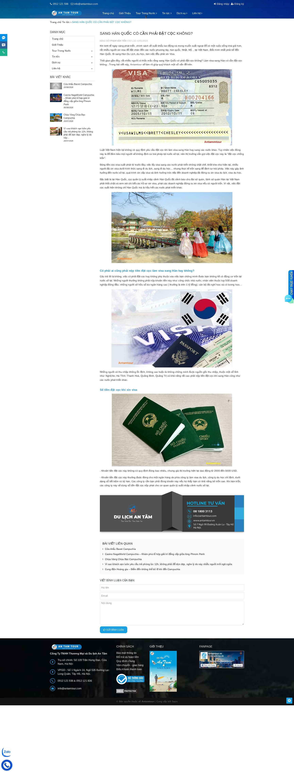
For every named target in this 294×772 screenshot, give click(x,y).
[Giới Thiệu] (172, 671)
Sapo (175, 701)
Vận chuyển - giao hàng (130, 665)
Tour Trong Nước (146, 13)
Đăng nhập (222, 3)
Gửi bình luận (115, 629)
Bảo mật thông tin (126, 652)
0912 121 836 (84, 680)
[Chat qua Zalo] (3, 37)
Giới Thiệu (125, 13)
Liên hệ (196, 13)
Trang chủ (108, 13)
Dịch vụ (181, 13)
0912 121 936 (60, 3)
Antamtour (136, 64)
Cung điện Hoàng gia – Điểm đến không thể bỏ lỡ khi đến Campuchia (142, 569)
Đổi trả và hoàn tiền (127, 656)
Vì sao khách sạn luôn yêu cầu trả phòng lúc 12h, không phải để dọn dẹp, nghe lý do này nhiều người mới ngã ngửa (168, 564)
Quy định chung (125, 661)
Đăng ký (239, 3)
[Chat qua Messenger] (3, 45)
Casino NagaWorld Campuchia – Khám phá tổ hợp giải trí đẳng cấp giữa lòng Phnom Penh (155, 554)
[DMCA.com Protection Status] (126, 690)
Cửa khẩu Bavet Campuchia (120, 549)
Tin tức (166, 13)
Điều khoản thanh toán (129, 669)
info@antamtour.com (86, 3)
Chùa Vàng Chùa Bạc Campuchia (123, 559)
